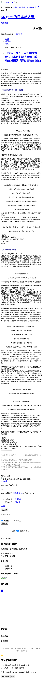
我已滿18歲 (5, 677)
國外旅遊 (18, 499)
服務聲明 (24, 651)
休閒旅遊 (18, 34)
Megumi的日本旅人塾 (18, 17)
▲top (3, 506)
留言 (20, 493)
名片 (7, 44)
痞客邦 (15, 493)
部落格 (8, 41)
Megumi (4, 481)
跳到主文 (4, 23)
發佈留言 (4, 523)
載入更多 (4, 510)
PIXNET (10, 648)
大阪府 (17, 502)
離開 (12, 677)
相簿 (7, 39)
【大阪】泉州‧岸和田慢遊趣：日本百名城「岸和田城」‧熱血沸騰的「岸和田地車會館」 (23, 57)
